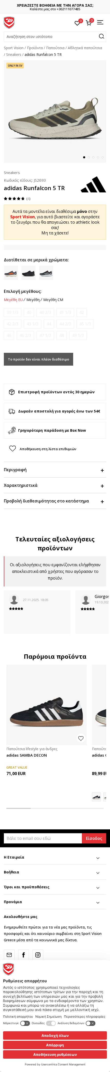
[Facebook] (23, 955)
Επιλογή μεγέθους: (22, 291)
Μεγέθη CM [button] (53, 300)
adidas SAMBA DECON (26, 755)
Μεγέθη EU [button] (13, 300)
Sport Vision (14, 47)
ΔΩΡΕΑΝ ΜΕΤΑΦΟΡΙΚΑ (70, 5)
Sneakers (13, 54)
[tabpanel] (55, 111)
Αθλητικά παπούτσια (85, 47)
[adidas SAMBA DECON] (46, 705)
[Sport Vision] (9, 22)
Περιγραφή (15, 469)
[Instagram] (38, 955)
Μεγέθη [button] (33, 300)
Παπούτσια (55, 47)
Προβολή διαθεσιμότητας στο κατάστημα (46, 501)
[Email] (9, 955)
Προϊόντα (35, 47)
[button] (55, 37)
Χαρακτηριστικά (21, 485)
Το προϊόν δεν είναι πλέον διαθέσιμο (38, 359)
